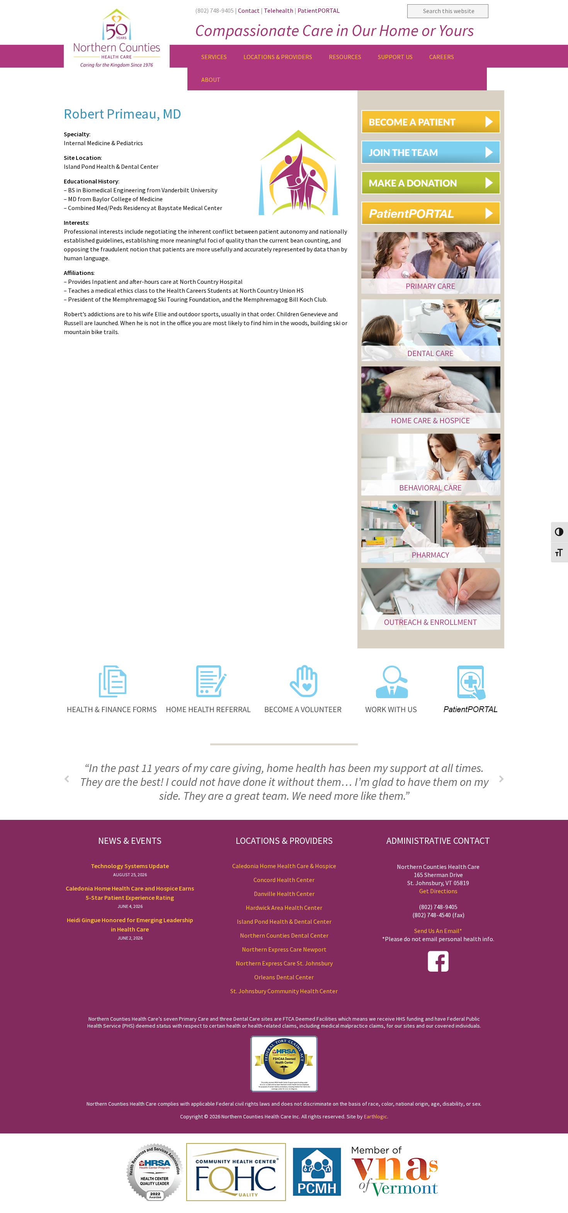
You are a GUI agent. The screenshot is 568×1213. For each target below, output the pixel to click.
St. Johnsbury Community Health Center (284, 991)
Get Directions (438, 891)
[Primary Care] (430, 295)
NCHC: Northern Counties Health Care (125, 34)
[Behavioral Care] (430, 496)
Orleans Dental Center (284, 977)
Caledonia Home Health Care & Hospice (284, 866)
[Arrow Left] (66, 779)
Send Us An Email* (438, 931)
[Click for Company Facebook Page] (438, 970)
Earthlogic (375, 1116)
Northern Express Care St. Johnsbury (284, 963)
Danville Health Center (284, 893)
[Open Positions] (433, 166)
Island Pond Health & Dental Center (284, 921)
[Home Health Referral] (209, 737)
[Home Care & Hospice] (430, 429)
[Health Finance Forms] (111, 737)
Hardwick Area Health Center (284, 907)
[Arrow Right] (501, 779)
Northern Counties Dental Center (284, 935)
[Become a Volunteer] (304, 737)
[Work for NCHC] (386, 737)
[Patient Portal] (433, 227)
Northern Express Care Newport (284, 949)
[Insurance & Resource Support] (430, 631)
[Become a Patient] (433, 136)
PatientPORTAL (319, 10)
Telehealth (278, 10)
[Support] (433, 197)
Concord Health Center (284, 880)
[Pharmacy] (430, 563)
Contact (249, 10)
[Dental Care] (430, 362)
